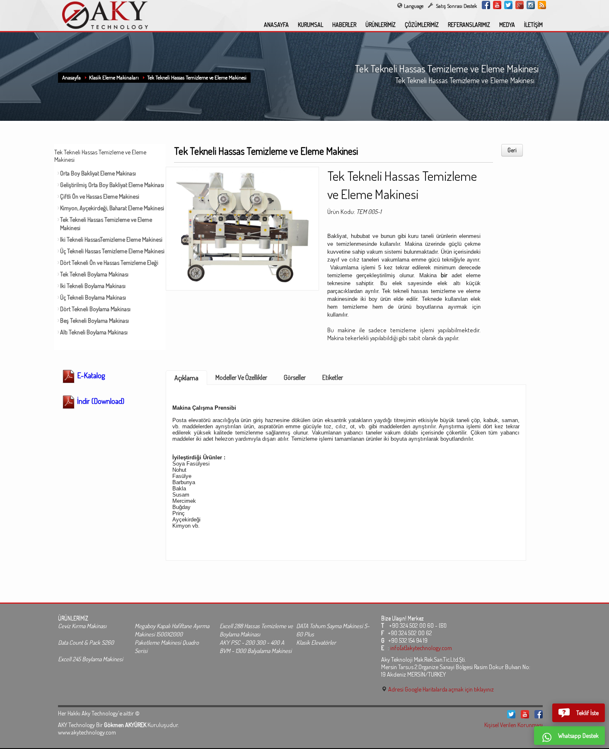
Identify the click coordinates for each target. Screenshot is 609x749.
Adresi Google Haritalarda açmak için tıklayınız (440, 689)
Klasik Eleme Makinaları (114, 77)
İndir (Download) (99, 401)
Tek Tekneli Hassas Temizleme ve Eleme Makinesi (197, 77)
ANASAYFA (276, 24)
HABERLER (344, 24)
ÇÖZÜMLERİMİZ (422, 24)
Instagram (531, 5)
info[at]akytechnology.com (421, 647)
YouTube (497, 5)
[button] (578, 712)
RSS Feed (542, 5)
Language (413, 5)
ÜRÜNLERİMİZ (380, 24)
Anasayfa (71, 77)
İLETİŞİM (533, 24)
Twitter (508, 5)
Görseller (295, 377)
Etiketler (332, 377)
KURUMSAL (310, 24)
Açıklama (186, 378)
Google (519, 5)
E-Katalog (90, 375)
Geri (512, 150)
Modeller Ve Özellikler (241, 377)
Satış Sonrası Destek (456, 5)
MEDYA (507, 24)
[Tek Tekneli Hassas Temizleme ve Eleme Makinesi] (242, 226)
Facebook (486, 5)
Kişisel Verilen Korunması (513, 724)
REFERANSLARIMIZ (469, 24)
